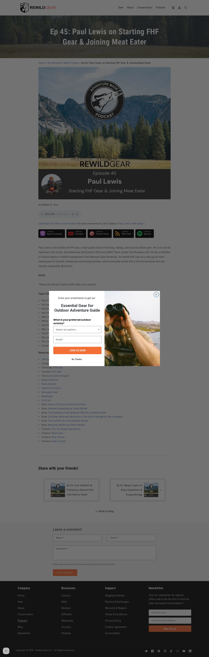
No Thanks (77, 359)
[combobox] (76, 329)
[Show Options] (98, 329)
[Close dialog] (156, 294)
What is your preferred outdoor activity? (72, 321)
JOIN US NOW (77, 350)
